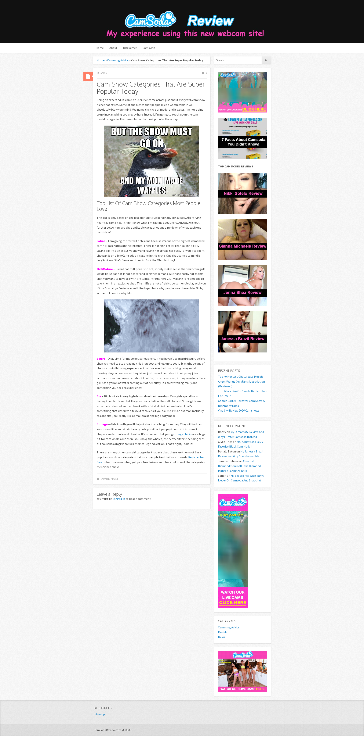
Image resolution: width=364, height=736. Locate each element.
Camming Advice (118, 60)
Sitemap (99, 714)
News (221, 637)
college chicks (182, 434)
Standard (88, 76)
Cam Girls (149, 48)
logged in (119, 499)
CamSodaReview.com (184, 22)
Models (222, 632)
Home (100, 48)
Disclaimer (130, 48)
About (113, 48)
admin (103, 73)
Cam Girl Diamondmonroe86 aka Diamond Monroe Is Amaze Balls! (239, 466)
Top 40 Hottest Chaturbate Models (240, 376)
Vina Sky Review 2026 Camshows (238, 410)
